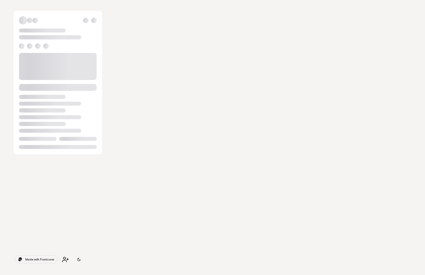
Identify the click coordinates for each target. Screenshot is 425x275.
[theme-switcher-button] (79, 259)
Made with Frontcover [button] (39, 259)
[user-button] (65, 259)
